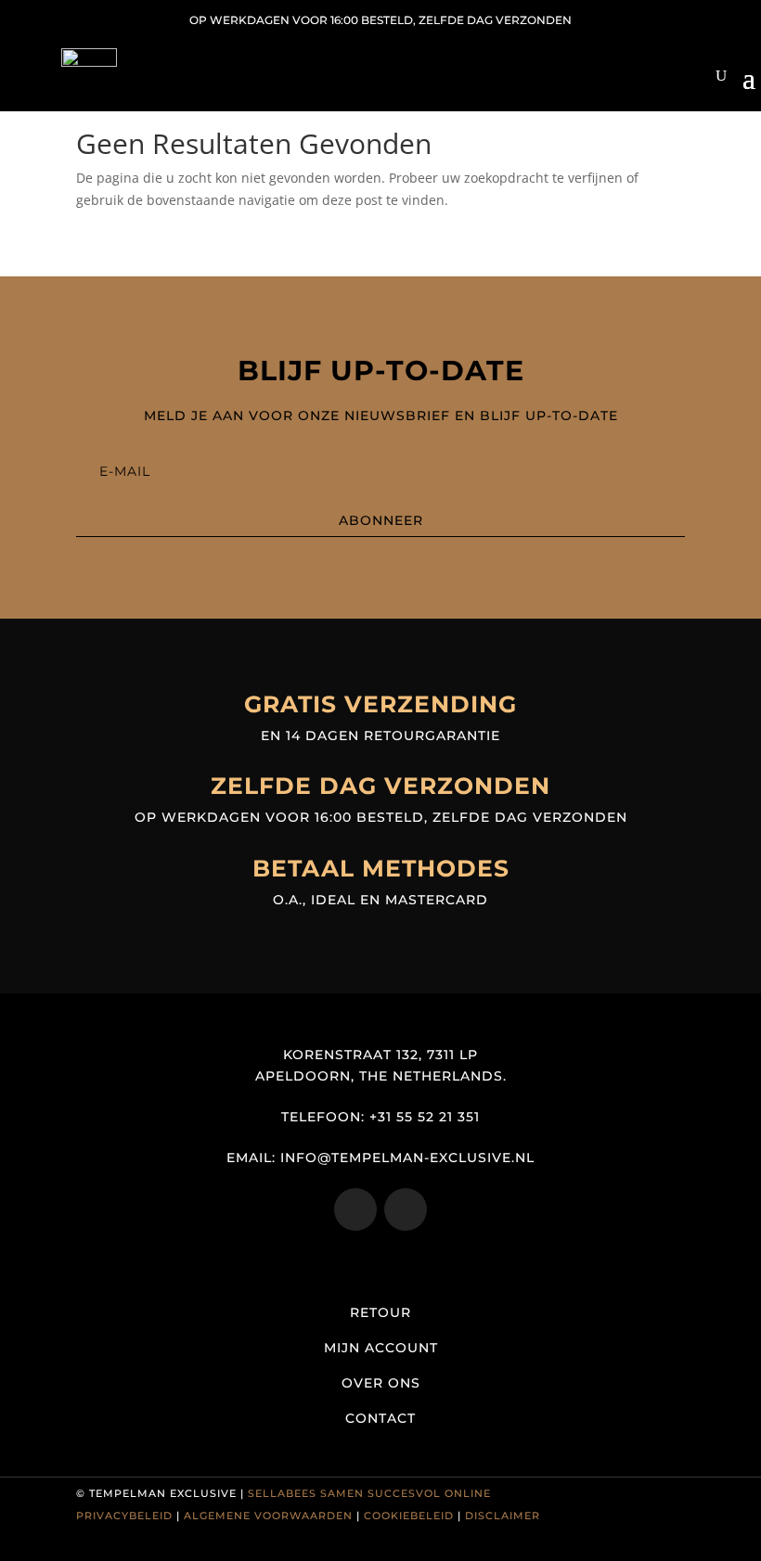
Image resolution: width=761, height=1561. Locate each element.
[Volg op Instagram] (355, 1209)
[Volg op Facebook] (405, 1209)
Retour (380, 1312)
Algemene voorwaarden (268, 1515)
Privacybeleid (124, 1515)
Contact (380, 1418)
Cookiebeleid (409, 1515)
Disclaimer (502, 1515)
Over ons (381, 1383)
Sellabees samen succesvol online (369, 1493)
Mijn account (381, 1347)
